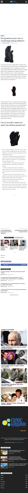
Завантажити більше (14, 294)
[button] (25, 1)
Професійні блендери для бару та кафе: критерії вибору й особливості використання (23, 248)
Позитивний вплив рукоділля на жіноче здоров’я (6, 232)
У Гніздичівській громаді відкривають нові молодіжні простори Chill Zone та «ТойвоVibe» (12, 278)
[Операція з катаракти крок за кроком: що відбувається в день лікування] (14, 243)
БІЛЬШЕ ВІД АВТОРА (19, 237)
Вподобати (23, 264)
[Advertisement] (14, 18)
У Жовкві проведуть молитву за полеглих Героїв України (16, 451)
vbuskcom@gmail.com (19, 442)
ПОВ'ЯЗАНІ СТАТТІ (9, 237)
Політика (2, 487)
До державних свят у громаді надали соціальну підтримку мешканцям (17, 464)
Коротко (2, 485)
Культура (2, 483)
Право (2, 475)
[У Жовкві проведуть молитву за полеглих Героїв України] (4, 452)
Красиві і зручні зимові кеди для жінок (21, 231)
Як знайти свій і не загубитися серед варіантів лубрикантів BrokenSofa (4, 248)
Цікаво (2, 35)
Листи (2, 479)
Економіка (3, 481)
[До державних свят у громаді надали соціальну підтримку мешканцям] (4, 465)
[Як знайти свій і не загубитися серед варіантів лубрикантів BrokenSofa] (5, 243)
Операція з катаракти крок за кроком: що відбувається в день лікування (14, 248)
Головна (2, 34)
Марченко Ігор (6, 42)
